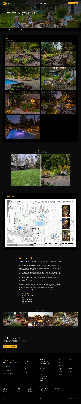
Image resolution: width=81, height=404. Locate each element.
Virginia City (70, 371)
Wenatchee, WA (56, 388)
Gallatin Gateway (61, 369)
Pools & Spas (42, 370)
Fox (6, 398)
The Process (36, 3)
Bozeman (60, 360)
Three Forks (70, 368)
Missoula (70, 360)
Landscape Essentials (43, 376)
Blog (26, 372)
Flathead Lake (60, 366)
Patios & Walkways (43, 369)
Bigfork (60, 359)
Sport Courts (42, 372)
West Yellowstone (71, 372)
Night (5, 398)
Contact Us (6, 367)
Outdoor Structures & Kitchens (45, 363)
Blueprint (19, 29)
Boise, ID (4, 388)
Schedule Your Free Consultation (9, 346)
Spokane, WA (30, 388)
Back (4, 29)
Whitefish (70, 374)
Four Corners (60, 368)
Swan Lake (70, 366)
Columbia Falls (61, 365)
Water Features (42, 367)
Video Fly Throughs (43, 382)
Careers (26, 369)
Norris (69, 362)
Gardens (41, 374)
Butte (59, 362)
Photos (10, 29)
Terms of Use (69, 398)
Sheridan (70, 363)
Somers (70, 365)
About (48, 3)
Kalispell (60, 375)
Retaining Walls (42, 359)
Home (26, 359)
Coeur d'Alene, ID (44, 388)
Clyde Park (60, 363)
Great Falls (60, 371)
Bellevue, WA (18, 388)
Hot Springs (60, 374)
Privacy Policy (72, 398)
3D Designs (42, 380)
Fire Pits (41, 365)
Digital (7, 398)
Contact (51, 3)
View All (7, 29)
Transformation (14, 29)
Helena (60, 372)
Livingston (70, 359)
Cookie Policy (76, 398)
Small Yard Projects (43, 378)
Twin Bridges (70, 369)
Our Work (31, 3)
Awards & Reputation (43, 3)
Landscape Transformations (44, 361)
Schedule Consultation (74, 3)
